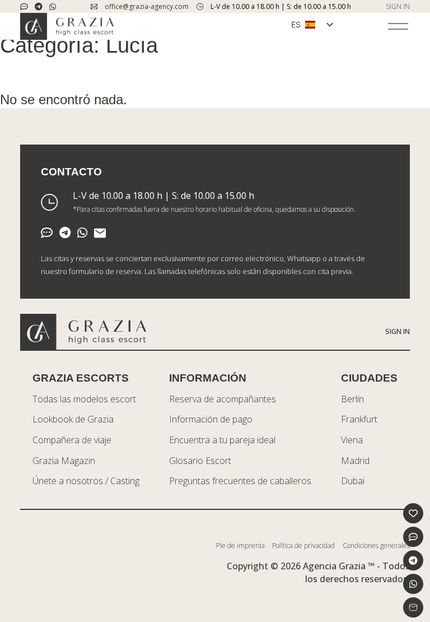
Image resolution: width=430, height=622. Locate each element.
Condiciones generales (376, 545)
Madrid (355, 460)
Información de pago (211, 419)
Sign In (397, 331)
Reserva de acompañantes (222, 399)
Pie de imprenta (240, 545)
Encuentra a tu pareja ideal (222, 440)
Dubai (352, 481)
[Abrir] (398, 26)
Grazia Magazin (63, 460)
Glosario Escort (200, 460)
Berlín (352, 399)
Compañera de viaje (71, 440)
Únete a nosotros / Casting (85, 481)
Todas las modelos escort (84, 399)
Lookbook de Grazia (73, 419)
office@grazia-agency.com (147, 6)
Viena (352, 440)
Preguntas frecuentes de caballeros (240, 481)
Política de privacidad (303, 545)
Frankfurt (359, 419)
